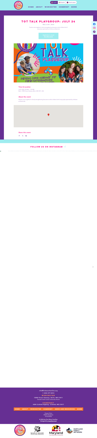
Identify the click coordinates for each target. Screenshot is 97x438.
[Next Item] (93, 267)
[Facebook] (94, 24)
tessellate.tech (52, 421)
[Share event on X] (22, 135)
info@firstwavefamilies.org (48, 390)
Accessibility (48, 416)
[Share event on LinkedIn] (26, 135)
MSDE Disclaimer (48, 414)
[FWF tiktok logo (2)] (94, 31)
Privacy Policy (48, 413)
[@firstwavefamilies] (64, 146)
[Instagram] (94, 28)
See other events (48, 36)
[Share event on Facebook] (19, 135)
